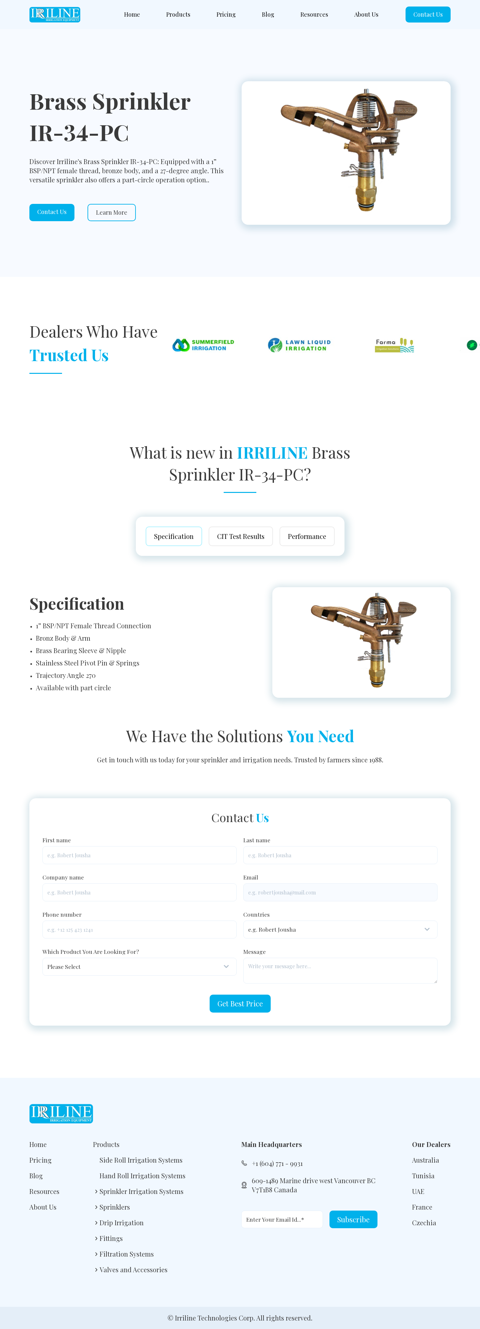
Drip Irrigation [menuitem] (122, 1222)
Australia (425, 1159)
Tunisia (423, 1175)
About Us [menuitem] (366, 14)
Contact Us (428, 14)
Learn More (111, 212)
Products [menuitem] (178, 14)
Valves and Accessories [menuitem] (134, 1269)
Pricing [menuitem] (226, 14)
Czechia (424, 1222)
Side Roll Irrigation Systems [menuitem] (141, 1159)
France (422, 1206)
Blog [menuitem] (268, 14)
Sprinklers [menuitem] (115, 1206)
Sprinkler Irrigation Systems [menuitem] (142, 1191)
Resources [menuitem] (314, 14)
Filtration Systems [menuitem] (127, 1253)
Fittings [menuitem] (111, 1238)
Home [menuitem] (132, 14)
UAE (418, 1191)
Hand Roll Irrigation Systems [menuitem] (142, 1175)
